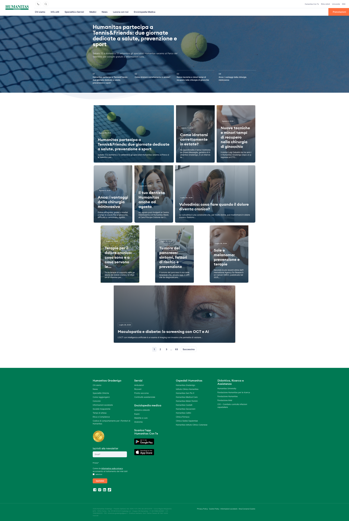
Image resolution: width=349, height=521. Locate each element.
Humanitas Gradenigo (185, 385)
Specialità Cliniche (101, 393)
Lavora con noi (120, 12)
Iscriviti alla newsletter (105, 448)
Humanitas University (226, 388)
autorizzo (98, 474)
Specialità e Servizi (74, 12)
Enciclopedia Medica (144, 12)
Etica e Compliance (101, 417)
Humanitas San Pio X (185, 393)
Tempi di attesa (99, 413)
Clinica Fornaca (182, 417)
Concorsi (96, 401)
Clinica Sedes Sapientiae (187, 421)
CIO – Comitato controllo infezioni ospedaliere (232, 405)
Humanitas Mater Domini (187, 401)
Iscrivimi (100, 481)
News (105, 12)
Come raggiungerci (101, 397)
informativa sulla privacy (112, 468)
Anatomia (138, 422)
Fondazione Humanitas (227, 396)
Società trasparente (101, 409)
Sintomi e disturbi (142, 410)
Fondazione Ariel (224, 400)
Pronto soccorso (141, 393)
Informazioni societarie (103, 405)
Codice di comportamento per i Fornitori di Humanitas (111, 422)
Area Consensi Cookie (247, 509)
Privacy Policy (202, 509)
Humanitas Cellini (183, 413)
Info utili (55, 12)
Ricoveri (137, 389)
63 (176, 349)
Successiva (189, 349)
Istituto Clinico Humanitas (187, 389)
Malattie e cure (141, 418)
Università (336, 4)
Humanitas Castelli (184, 405)
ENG (343, 4)
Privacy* (96, 463)
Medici (92, 12)
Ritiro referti (325, 4)
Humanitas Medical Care (187, 397)
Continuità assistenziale (144, 397)
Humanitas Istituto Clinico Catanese (191, 425)
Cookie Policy (214, 509)
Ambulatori (139, 385)
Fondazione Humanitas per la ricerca (233, 392)
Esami (136, 414)
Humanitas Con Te (312, 4)
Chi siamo (40, 12)
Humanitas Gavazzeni (185, 409)
